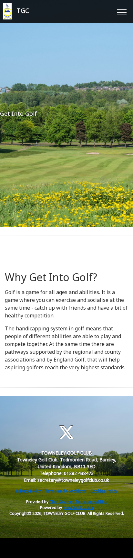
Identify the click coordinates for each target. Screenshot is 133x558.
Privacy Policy (28, 491)
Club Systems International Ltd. (78, 502)
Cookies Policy (103, 491)
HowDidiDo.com (78, 507)
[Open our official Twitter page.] (66, 432)
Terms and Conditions (65, 491)
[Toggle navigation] (121, 11)
